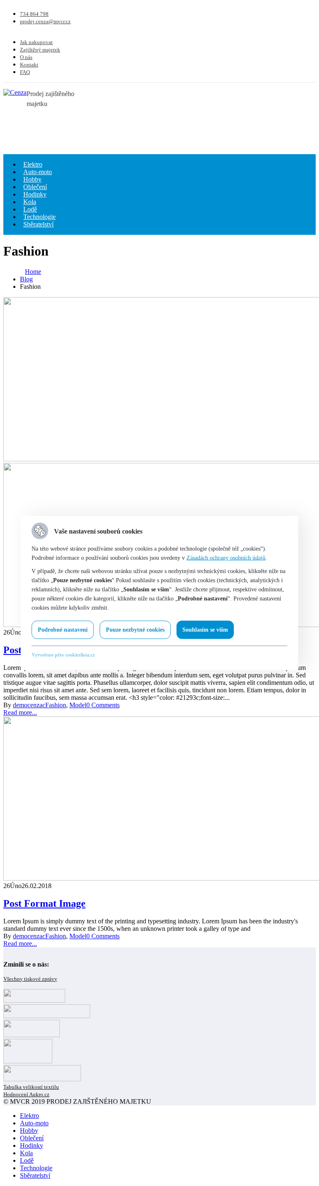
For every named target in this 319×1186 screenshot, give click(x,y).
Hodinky (31, 1145)
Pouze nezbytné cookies (135, 630)
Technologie (36, 1167)
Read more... (20, 712)
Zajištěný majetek (40, 50)
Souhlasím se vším (205, 630)
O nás (26, 57)
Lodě (27, 1160)
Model (77, 705)
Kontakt (29, 65)
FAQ (25, 72)
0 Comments (103, 705)
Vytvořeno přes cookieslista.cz (63, 655)
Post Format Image (44, 903)
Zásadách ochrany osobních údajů (225, 558)
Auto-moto (34, 1123)
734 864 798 (34, 14)
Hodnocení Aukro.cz (26, 1094)
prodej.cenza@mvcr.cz (45, 21)
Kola (26, 1152)
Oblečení (32, 1138)
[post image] (159, 380)
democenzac (29, 705)
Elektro (29, 1115)
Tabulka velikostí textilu (31, 1087)
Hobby (29, 1130)
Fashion (55, 705)
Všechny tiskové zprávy (30, 979)
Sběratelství (38, 224)
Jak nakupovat (36, 42)
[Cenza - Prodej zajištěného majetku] (15, 92)
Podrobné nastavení (63, 630)
